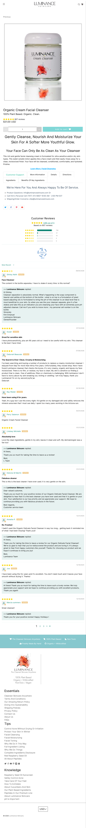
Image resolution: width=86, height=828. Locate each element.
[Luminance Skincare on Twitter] (5, 764)
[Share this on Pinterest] (16, 207)
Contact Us (9, 714)
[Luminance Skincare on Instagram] (16, 764)
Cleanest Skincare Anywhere (18, 696)
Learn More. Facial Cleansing (43, 169)
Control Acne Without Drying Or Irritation (23, 728)
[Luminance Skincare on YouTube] (11, 764)
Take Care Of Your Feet (15, 781)
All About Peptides (13, 759)
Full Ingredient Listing (14, 747)
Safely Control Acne (13, 778)
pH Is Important (11, 799)
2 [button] (40, 626)
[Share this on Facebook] (11, 207)
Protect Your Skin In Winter (17, 731)
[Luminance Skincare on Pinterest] (13, 764)
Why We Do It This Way (15, 744)
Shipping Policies (12, 708)
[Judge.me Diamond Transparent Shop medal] (42, 252)
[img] (7, 271)
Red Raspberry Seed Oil (15, 756)
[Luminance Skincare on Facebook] (8, 764)
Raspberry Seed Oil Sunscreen (18, 775)
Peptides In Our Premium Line (18, 793)
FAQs (6, 720)
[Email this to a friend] (22, 207)
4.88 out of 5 (48, 223)
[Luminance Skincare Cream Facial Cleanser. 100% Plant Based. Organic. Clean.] (43, 62)
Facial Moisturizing (13, 737)
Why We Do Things (13, 750)
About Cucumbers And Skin (17, 787)
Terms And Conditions (15, 699)
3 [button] (43, 626)
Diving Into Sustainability (16, 705)
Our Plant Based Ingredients (17, 790)
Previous (7, 17)
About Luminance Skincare (17, 796)
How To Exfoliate (12, 784)
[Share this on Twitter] (5, 207)
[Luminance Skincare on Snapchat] (19, 764)
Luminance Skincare (16, 816)
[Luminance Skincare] (43, 4)
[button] (9, 119)
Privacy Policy (10, 711)
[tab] (15, 175)
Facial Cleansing (12, 734)
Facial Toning (10, 741)
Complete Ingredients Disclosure (19, 753)
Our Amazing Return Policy (17, 702)
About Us (8, 717)
